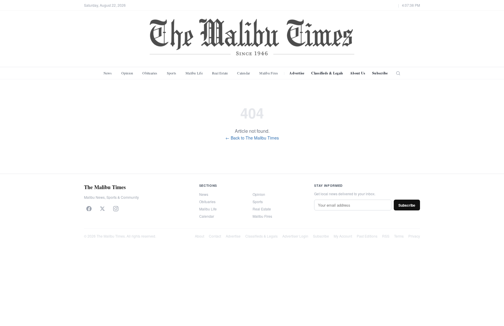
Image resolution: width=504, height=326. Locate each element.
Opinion (127, 73)
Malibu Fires (268, 73)
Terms (399, 235)
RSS (385, 235)
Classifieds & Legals (327, 73)
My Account (343, 235)
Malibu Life (194, 73)
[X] (102, 209)
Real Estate (220, 73)
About (199, 235)
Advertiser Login (295, 235)
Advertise (296, 73)
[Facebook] (89, 209)
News (108, 73)
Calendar (243, 73)
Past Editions (367, 235)
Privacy (414, 235)
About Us (357, 73)
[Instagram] (116, 209)
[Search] (398, 73)
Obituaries (149, 73)
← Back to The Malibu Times (252, 138)
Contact (215, 235)
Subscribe (380, 73)
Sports (171, 73)
